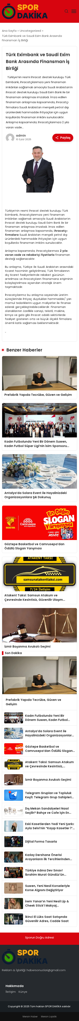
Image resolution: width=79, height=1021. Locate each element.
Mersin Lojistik (49, 1016)
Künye (23, 992)
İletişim (11, 992)
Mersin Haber (30, 1016)
